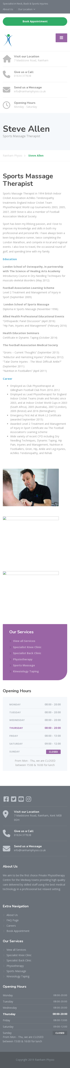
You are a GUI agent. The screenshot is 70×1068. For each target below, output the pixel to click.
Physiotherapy (22, 659)
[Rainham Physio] (8, 40)
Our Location (25, 9)
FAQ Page (13, 920)
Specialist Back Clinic (27, 653)
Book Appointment (35, 21)
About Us (8, 9)
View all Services (24, 641)
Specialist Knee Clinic (27, 647)
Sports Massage (24, 665)
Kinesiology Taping (26, 671)
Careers (11, 925)
